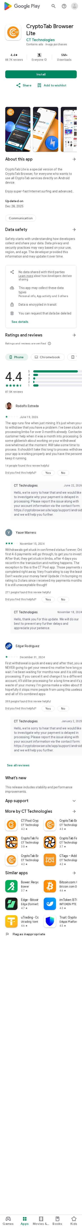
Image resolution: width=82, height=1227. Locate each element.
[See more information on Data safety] (74, 229)
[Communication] (20, 218)
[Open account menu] (74, 6)
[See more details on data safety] (20, 321)
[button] (45, 59)
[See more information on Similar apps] (74, 873)
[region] (41, 57)
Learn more (26, 276)
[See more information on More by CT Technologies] (74, 811)
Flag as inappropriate (25, 934)
